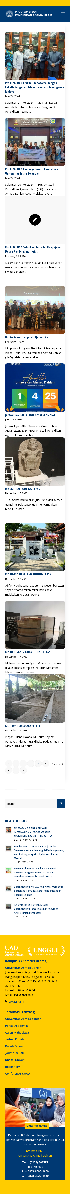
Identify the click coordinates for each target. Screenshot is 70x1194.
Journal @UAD (14, 1053)
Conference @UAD (17, 1073)
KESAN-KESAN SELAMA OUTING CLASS (28, 574)
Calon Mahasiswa (17, 1032)
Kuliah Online (14, 1046)
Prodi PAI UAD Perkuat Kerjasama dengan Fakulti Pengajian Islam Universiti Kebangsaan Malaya (34, 87)
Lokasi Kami (16, 1001)
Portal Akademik (16, 1025)
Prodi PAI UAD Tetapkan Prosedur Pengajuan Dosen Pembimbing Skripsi (33, 249)
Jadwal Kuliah (14, 1039)
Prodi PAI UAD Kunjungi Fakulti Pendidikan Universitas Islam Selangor (31, 171)
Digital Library (15, 1060)
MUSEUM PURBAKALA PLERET (22, 726)
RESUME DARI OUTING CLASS (22, 489)
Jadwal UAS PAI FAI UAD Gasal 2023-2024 (30, 415)
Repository (12, 1066)
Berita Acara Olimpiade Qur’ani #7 (26, 337)
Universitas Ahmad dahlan (23, 1019)
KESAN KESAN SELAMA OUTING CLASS (27, 652)
